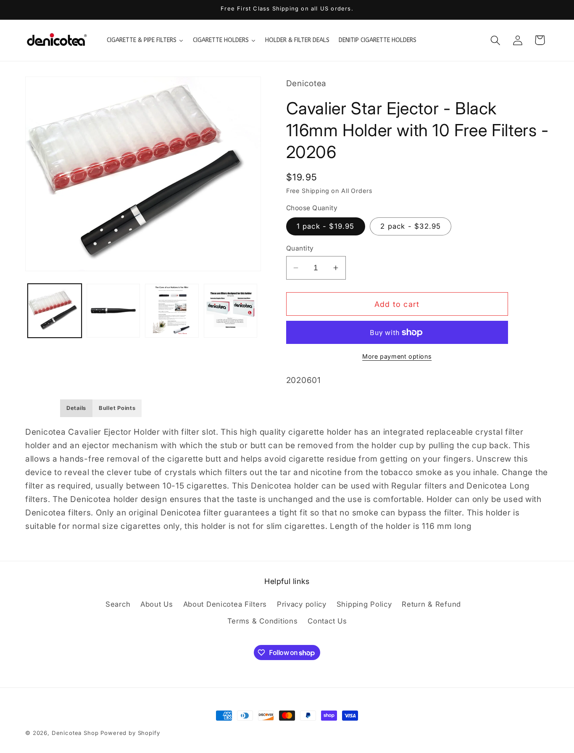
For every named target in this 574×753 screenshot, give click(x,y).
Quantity (300, 248)
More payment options (397, 356)
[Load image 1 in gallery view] (55, 311)
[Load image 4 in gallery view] (231, 311)
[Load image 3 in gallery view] (172, 311)
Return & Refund (431, 604)
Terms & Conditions (262, 621)
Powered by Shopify (130, 732)
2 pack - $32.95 (410, 226)
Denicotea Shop (75, 732)
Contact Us (327, 621)
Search (117, 604)
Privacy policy (301, 604)
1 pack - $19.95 (326, 226)
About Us (156, 604)
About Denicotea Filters (225, 604)
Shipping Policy (364, 604)
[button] (495, 40)
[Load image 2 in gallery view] (113, 311)
